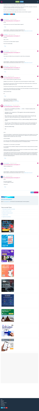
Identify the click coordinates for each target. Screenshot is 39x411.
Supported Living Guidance (6, 216)
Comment (36, 192)
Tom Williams (6, 34)
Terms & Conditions (4, 402)
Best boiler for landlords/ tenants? (7, 212)
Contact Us (2, 400)
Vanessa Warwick (6, 19)
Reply (5, 26)
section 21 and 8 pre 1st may (6, 210)
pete (4, 176)
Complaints (2, 403)
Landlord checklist (5, 214)
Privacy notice (3, 404)
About (1, 399)
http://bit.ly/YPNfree (16, 101)
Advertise (2, 401)
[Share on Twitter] (9, 14)
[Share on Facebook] (7, 14)
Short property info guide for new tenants (8, 209)
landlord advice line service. (28, 30)
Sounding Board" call (7, 201)
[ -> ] (21, 108)
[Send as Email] (5, 14)
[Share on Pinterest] (12, 14)
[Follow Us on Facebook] (4, 407)
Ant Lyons (5, 76)
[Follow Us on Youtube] (6, 407)
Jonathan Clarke (6, 66)
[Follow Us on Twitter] (2, 407)
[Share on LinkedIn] (14, 14)
